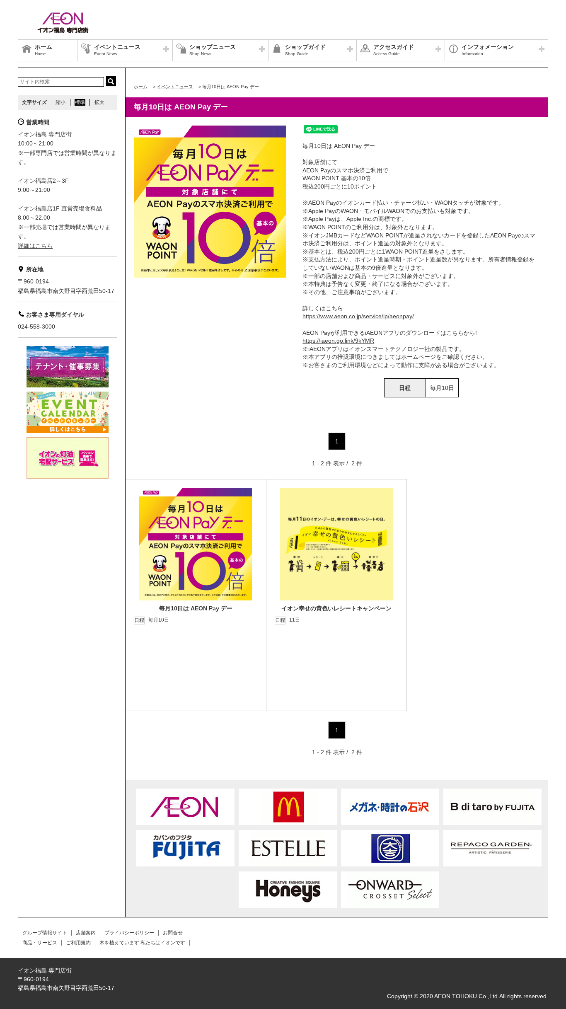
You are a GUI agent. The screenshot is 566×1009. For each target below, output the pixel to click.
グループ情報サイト (44, 933)
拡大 (99, 102)
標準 (80, 102)
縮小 (60, 102)
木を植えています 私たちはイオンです (142, 943)
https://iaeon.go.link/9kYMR (338, 340)
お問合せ (173, 933)
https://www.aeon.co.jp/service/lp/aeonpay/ (358, 316)
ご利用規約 (78, 943)
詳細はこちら (35, 245)
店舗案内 (86, 933)
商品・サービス (39, 943)
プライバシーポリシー (129, 933)
